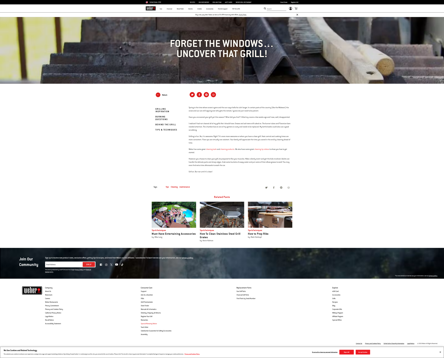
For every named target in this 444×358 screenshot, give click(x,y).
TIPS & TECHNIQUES (166, 129)
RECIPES (192, 2)
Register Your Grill (146, 316)
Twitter (111, 265)
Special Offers (337, 320)
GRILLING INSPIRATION (162, 110)
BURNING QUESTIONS (161, 118)
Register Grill (294, 2)
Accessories (336, 295)
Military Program (337, 313)
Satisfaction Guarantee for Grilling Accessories (156, 331)
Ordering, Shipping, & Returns (151, 313)
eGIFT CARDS (228, 2)
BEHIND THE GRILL (165, 124)
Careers (47, 298)
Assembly (144, 334)
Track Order (144, 327)
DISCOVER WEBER (204, 2)
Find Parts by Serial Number (246, 298)
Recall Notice (49, 320)
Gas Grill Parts (241, 291)
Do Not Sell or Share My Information (394, 343)
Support (143, 291)
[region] (222, 352)
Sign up (88, 264)
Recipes (335, 302)
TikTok (122, 264)
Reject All (346, 352)
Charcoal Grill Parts (243, 295)
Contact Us (359, 343)
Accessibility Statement (53, 324)
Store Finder (283, 2)
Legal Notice (49, 316)
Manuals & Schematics (148, 309)
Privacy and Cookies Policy (54, 309)
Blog (333, 306)
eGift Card (335, 291)
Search (269, 9)
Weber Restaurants (51, 302)
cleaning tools (211, 149)
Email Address (51, 265)
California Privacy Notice (53, 313)
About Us (48, 291)
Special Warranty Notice (149, 324)
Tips (167, 187)
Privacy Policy (79, 270)
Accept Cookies (362, 352)
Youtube (116, 264)
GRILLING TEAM (217, 2)
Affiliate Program (337, 316)
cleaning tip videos (261, 149)
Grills (334, 298)
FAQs (142, 298)
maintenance (184, 187)
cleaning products (227, 149)
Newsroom (48, 295)
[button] (163, 8)
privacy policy (433, 276)
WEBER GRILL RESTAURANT (243, 2)
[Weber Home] (151, 8)
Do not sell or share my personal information (325, 352)
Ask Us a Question (147, 295)
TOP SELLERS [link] (236, 9)
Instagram (106, 264)
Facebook (101, 264)
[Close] (297, 15)
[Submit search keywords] (265, 8)
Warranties (144, 320)
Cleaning (174, 187)
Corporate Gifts (337, 309)
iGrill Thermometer (147, 302)
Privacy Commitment (52, 306)
